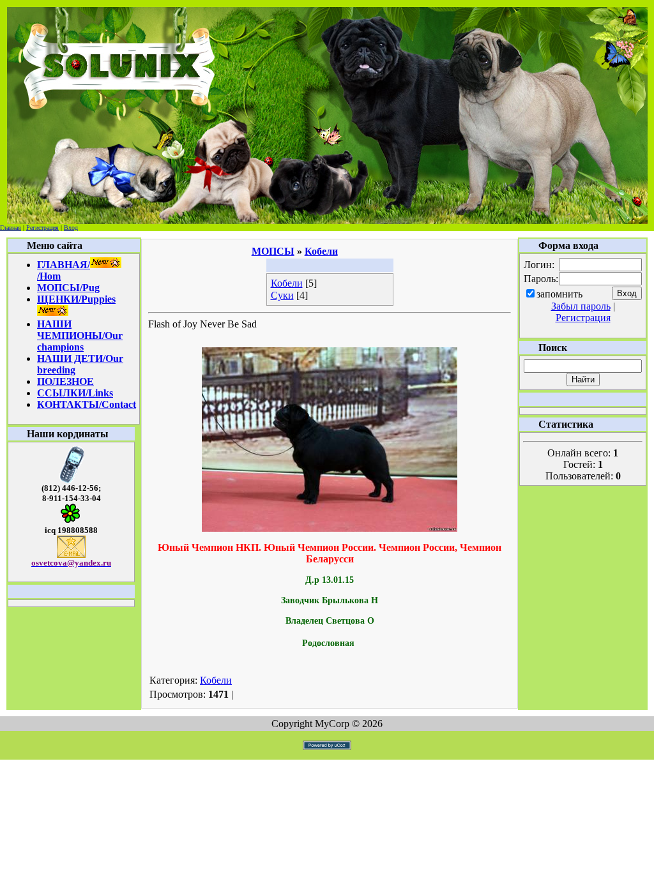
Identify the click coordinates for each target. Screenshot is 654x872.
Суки (282, 295)
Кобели (287, 283)
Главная (10, 227)
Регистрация (42, 227)
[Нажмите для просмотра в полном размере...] (329, 528)
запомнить (559, 294)
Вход (71, 227)
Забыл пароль (581, 306)
